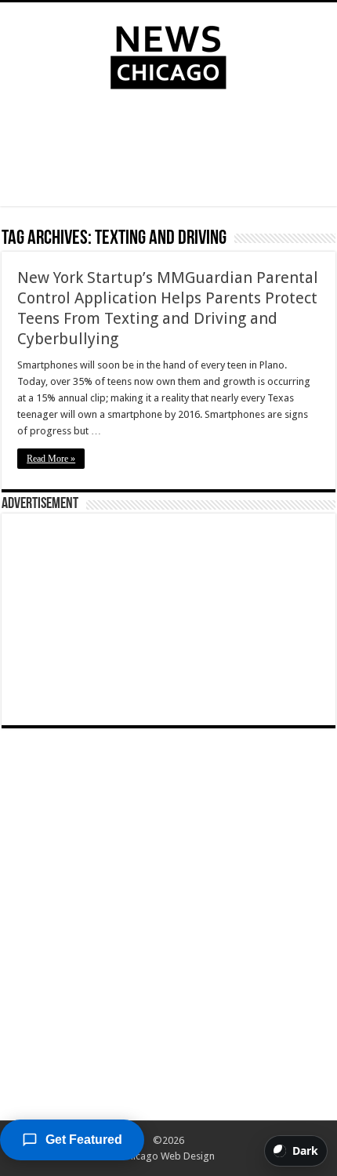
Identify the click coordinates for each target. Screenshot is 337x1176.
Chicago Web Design (168, 1156)
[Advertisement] (168, 151)
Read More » (51, 458)
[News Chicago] (168, 54)
